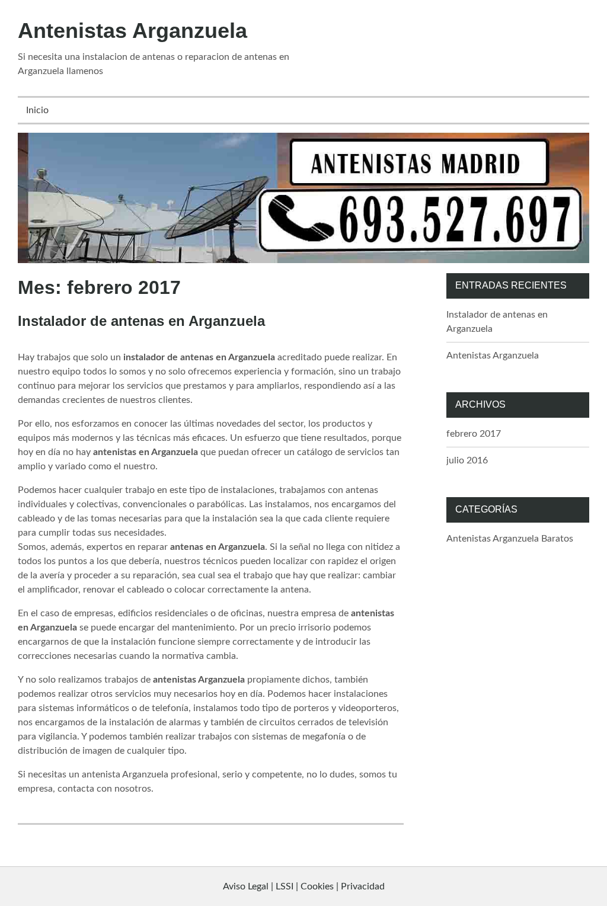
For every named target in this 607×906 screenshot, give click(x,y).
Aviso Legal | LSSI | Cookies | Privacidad (304, 886)
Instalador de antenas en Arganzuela (141, 321)
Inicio (37, 110)
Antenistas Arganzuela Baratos (509, 538)
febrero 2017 (473, 433)
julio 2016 (467, 460)
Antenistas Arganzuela (132, 30)
